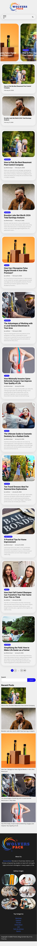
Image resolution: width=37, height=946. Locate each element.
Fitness (18, 922)
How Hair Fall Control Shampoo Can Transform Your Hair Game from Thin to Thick (17, 594)
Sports (18, 931)
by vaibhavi (7, 275)
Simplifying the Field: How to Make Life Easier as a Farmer (17, 649)
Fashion (7, 483)
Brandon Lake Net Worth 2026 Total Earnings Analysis (17, 216)
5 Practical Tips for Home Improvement (15, 540)
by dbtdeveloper (7, 58)
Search (31, 680)
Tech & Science (18, 929)
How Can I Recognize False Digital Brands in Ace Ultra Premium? (16, 270)
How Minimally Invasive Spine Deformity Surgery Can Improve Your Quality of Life (18, 381)
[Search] (32, 17)
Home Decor (8, 536)
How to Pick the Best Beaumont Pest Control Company (17, 54)
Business (6, 50)
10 (21, 670)
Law (18, 927)
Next (24, 670)
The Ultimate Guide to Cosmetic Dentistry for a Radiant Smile (18, 435)
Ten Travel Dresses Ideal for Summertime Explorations (16, 488)
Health (7, 265)
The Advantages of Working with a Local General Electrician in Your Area (18, 325)
